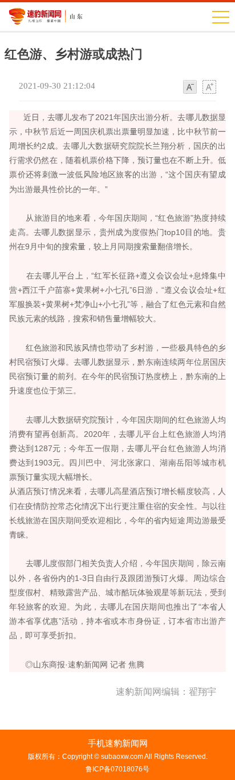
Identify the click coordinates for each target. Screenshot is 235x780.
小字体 (190, 87)
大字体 (209, 87)
